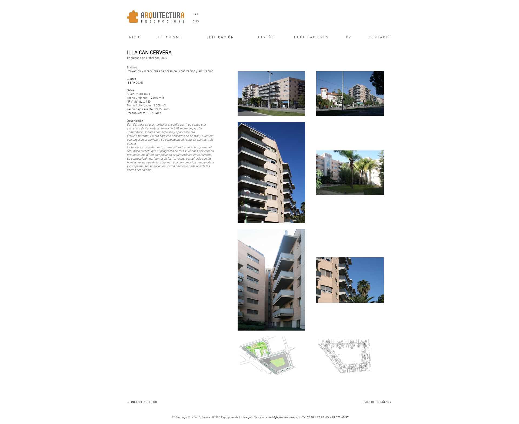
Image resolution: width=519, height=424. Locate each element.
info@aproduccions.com (284, 417)
